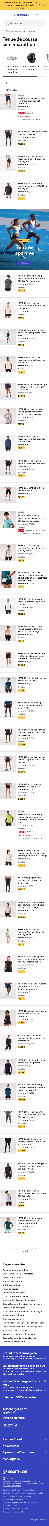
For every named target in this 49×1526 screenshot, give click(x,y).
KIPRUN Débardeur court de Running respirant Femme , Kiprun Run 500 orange (31, 629)
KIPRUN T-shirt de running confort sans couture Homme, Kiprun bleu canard (32, 1087)
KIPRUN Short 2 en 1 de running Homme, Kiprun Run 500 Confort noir (32, 101)
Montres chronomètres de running (19, 1334)
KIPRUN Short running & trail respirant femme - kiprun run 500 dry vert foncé (31, 1114)
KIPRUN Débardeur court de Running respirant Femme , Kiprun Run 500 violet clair (31, 411)
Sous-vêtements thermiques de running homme (25, 1311)
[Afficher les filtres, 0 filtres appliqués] (6, 83)
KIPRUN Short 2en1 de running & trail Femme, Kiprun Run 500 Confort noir (32, 387)
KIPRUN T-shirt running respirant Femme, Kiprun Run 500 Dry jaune (31, 932)
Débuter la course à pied (14, 1308)
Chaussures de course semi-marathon (12, 69)
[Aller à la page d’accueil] (21, 15)
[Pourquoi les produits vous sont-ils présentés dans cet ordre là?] (4, 90)
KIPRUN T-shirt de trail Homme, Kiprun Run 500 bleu (32, 679)
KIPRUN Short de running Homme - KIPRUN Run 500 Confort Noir (30, 705)
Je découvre (24, 263)
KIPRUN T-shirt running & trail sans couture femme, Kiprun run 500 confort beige (31, 905)
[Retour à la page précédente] (15, 1251)
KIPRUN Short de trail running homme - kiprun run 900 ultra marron (31, 759)
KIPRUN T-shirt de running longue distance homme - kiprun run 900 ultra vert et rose (30, 818)
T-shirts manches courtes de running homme (24, 1326)
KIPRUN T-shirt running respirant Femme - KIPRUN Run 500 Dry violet (32, 1193)
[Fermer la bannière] (44, 5)
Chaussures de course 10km (16, 1296)
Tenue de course (10, 1289)
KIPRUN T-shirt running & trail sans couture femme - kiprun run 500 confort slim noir (31, 959)
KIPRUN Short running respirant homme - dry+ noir (32, 133)
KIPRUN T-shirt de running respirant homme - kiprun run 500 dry (31, 601)
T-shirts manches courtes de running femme (23, 1323)
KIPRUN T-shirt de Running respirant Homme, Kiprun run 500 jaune (31, 360)
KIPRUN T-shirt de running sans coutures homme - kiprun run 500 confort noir (32, 1166)
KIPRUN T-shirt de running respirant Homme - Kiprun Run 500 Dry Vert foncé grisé (32, 278)
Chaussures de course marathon (18, 1274)
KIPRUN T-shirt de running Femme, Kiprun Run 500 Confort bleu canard (30, 1220)
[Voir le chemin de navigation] (4, 31)
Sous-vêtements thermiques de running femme (25, 1304)
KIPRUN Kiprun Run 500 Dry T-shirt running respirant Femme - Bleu (32, 332)
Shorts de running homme (15, 1330)
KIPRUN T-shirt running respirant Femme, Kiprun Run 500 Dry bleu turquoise (31, 518)
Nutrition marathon (12, 1285)
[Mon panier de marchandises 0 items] (43, 15)
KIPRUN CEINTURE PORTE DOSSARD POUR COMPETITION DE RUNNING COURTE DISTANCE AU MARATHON (32, 577)
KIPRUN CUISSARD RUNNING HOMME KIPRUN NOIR (31, 489)
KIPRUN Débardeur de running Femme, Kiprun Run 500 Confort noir (32, 1013)
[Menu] (6, 15)
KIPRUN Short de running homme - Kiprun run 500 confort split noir (29, 786)
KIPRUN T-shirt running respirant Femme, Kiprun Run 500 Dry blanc (31, 548)
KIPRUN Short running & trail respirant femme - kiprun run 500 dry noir (31, 159)
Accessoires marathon (13, 1281)
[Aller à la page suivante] (34, 1251)
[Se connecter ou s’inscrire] (37, 15)
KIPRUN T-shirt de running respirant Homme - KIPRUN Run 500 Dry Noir (32, 186)
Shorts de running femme (15, 1342)
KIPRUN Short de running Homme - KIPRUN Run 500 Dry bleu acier (31, 463)
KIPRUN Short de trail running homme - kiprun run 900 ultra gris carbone (31, 732)
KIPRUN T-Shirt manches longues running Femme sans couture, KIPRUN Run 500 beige (32, 853)
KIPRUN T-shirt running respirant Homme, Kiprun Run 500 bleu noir (31, 439)
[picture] (8, 102)
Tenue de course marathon (15, 1270)
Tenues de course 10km (14, 1293)
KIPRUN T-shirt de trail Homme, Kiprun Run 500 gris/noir (32, 1061)
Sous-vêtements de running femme (19, 1338)
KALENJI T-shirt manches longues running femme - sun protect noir (31, 1038)
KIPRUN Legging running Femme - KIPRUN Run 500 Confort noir (30, 880)
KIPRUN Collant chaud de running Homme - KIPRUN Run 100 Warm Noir (31, 1141)
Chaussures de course (13, 1319)
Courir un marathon (12, 1277)
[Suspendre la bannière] (40, 5)
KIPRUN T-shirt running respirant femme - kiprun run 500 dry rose (31, 305)
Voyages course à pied (13, 1315)
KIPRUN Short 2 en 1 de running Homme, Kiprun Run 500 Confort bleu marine (32, 986)
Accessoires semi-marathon (31, 67)
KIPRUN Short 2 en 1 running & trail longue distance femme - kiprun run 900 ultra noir (32, 656)
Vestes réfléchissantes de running (19, 1300)
